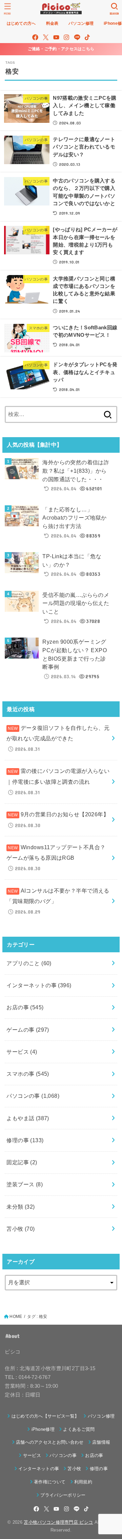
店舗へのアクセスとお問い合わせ (50, 1442)
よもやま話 (27, 1118)
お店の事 (24, 1007)
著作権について (49, 1481)
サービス (21, 1052)
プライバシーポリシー (62, 1495)
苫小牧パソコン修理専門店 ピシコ (58, 1522)
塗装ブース (24, 1184)
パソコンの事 (32, 1096)
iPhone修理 (43, 1429)
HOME (15, 1316)
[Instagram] (66, 37)
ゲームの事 (27, 1030)
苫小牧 (20, 1229)
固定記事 (21, 1162)
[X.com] (46, 37)
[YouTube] (56, 37)
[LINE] (77, 37)
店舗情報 (101, 1442)
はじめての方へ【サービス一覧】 (45, 1416)
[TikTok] (87, 37)
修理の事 (24, 1140)
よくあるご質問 (79, 1429)
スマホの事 (27, 1074)
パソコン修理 (101, 1416)
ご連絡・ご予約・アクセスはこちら (61, 48)
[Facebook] (35, 37)
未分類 (20, 1207)
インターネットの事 (38, 985)
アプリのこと (29, 963)
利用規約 (83, 1481)
